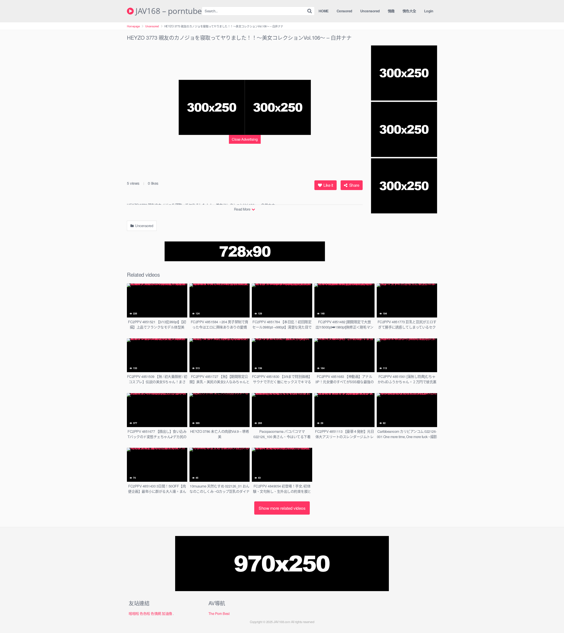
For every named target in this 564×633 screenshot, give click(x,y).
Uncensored (370, 10)
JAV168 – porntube (168, 11)
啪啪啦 (134, 613)
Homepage (133, 26)
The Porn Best (219, 613)
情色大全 (409, 10)
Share (353, 185)
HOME (324, 10)
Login (428, 10)
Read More (242, 209)
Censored (344, 10)
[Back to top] (551, 619)
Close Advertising (245, 139)
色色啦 (145, 613)
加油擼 (167, 613)
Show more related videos (282, 508)
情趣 (391, 10)
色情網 (156, 613)
